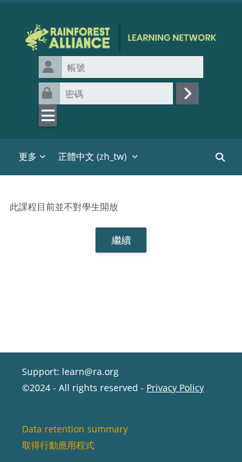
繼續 (121, 239)
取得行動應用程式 (58, 445)
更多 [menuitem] (28, 156)
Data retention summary (75, 429)
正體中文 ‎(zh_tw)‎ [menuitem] (92, 156)
